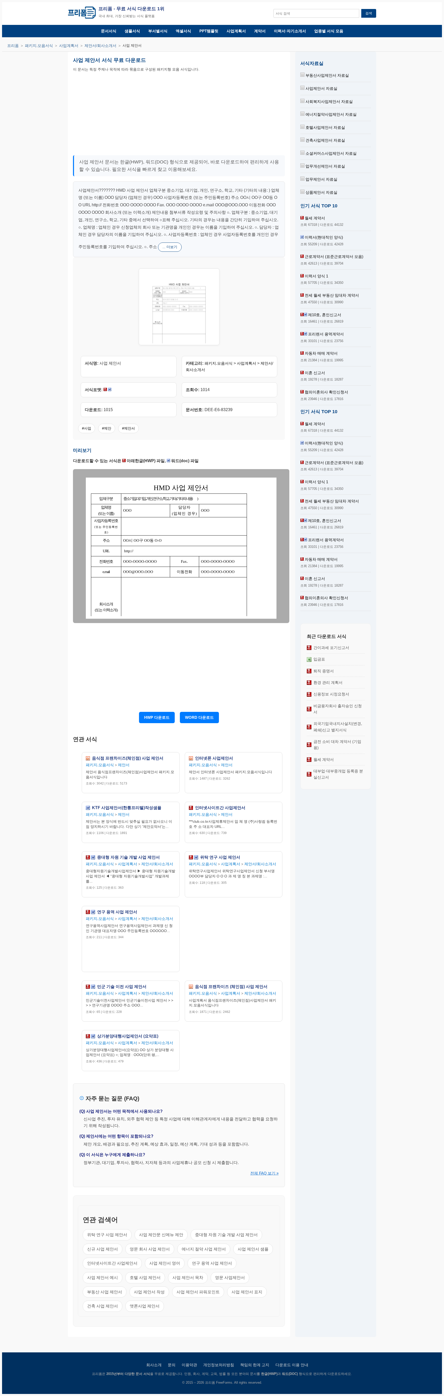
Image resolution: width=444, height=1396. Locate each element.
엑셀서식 (183, 31)
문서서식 (108, 31)
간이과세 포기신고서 (331, 647)
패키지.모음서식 (39, 45)
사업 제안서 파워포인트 (198, 1292)
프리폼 (13, 45)
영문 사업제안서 (230, 1277)
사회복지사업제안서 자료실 (328, 101)
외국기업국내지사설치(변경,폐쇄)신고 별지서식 (337, 726)
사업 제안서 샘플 (253, 1249)
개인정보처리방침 (218, 1365)
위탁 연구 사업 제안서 (220, 857)
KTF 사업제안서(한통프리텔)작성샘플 (126, 808)
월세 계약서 (315, 218)
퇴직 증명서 (323, 671)
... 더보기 (169, 247)
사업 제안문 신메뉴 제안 (161, 1235)
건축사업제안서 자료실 (324, 140)
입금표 (319, 659)
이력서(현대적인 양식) (324, 237)
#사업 (86, 428)
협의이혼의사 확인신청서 (326, 392)
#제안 (106, 428)
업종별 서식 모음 (328, 31)
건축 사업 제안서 (102, 1306)
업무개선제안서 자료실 (324, 166)
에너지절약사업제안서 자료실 (330, 114)
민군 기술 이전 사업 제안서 (121, 987)
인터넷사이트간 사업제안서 (220, 808)
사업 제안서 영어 (164, 1263)
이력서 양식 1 (316, 276)
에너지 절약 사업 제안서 (204, 1249)
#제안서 (128, 428)
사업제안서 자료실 (320, 88)
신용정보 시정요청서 (331, 694)
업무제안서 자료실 (320, 179)
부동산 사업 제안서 (104, 1292)
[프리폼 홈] (82, 13)
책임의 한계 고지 (254, 1365)
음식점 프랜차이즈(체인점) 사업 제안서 (127, 758)
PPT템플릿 (208, 31)
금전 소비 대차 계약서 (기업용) (337, 744)
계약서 (260, 31)
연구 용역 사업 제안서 (117, 912)
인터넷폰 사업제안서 (214, 758)
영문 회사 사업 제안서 (150, 1249)
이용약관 (189, 1365)
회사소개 (154, 1365)
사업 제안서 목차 (187, 1277)
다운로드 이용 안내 (291, 1365)
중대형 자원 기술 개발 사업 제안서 (128, 857)
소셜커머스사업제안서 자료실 (330, 153)
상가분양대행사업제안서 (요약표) (127, 1036)
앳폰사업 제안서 (145, 1306)
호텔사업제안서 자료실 (324, 127)
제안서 (124, 765)
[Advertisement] (125, 112)
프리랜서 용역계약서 (326, 334)
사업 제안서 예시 (102, 1277)
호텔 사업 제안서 (145, 1277)
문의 (171, 1365)
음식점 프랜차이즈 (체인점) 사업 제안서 (231, 987)
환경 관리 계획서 (328, 682)
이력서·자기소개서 (290, 31)
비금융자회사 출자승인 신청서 (337, 709)
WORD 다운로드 (199, 717)
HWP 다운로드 (157, 717)
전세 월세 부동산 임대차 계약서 (332, 295)
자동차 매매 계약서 (321, 353)
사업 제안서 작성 (149, 1292)
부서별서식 (158, 31)
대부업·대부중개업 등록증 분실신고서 (338, 774)
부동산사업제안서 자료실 (326, 75)
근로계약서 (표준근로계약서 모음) (334, 256)
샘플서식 (132, 31)
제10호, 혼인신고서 (324, 315)
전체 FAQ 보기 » (264, 1173)
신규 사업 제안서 (102, 1249)
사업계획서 (236, 31)
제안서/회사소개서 (100, 45)
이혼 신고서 (315, 373)
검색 (368, 13)
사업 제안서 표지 (247, 1292)
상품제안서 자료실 (320, 192)
